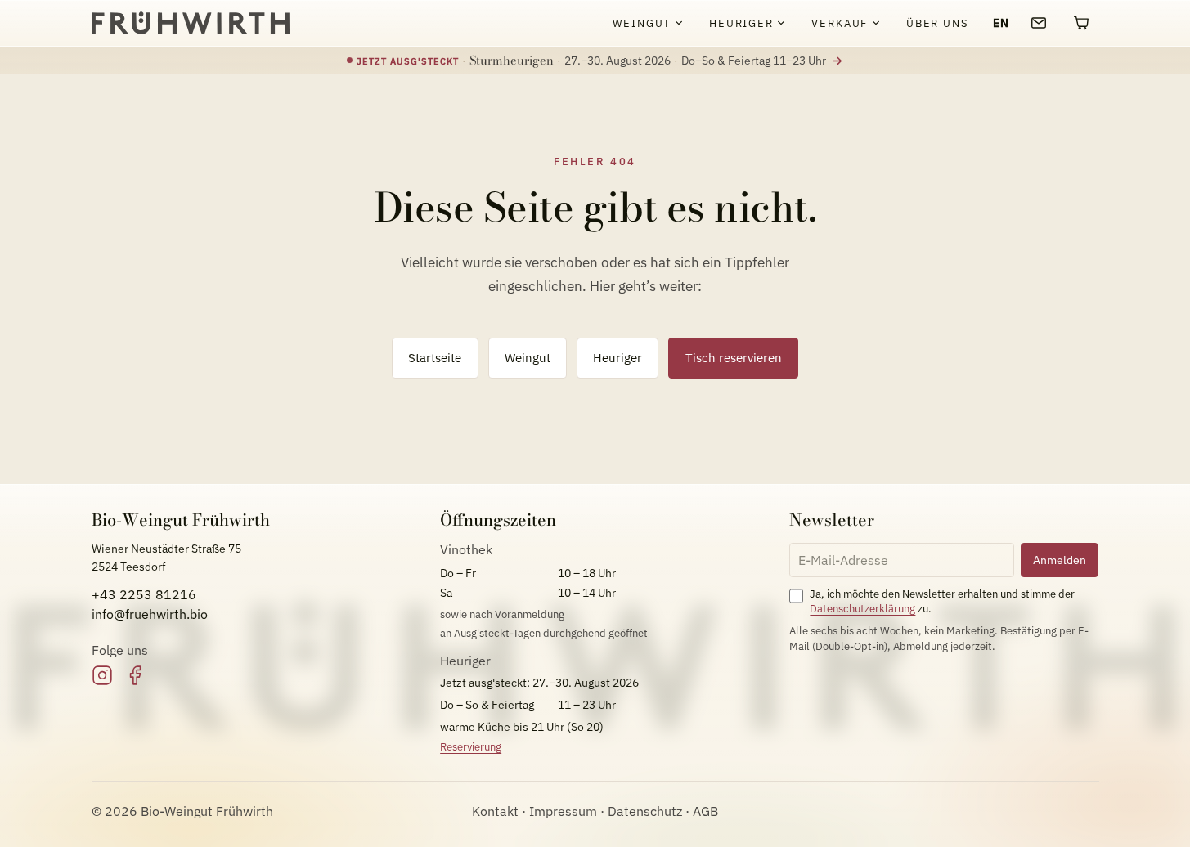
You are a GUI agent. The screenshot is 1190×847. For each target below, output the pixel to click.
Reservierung (470, 747)
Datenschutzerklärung (862, 609)
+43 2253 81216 (144, 594)
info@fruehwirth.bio (150, 614)
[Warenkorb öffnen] (1081, 23)
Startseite (434, 357)
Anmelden (1059, 559)
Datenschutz (645, 811)
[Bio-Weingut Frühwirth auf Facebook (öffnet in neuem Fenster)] (135, 675)
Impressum (563, 811)
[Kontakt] (1039, 23)
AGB (705, 811)
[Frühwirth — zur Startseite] (191, 22)
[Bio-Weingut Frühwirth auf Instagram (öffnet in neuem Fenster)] (102, 675)
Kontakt (495, 811)
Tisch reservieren (733, 357)
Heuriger (617, 357)
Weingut (527, 357)
